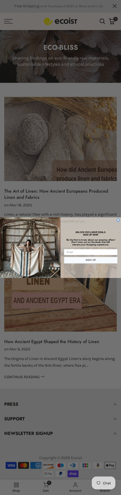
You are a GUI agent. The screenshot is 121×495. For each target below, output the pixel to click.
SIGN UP (91, 260)
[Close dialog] (118, 220)
